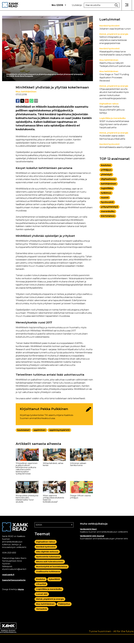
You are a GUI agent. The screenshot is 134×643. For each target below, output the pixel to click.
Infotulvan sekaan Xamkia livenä (78, 464)
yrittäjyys (106, 170)
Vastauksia (41, 609)
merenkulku (108, 211)
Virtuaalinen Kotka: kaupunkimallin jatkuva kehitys (111, 109)
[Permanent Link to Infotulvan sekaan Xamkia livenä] (81, 454)
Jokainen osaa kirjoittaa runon (115, 29)
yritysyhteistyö (109, 207)
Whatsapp (31, 101)
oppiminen (39, 430)
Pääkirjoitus (64, 604)
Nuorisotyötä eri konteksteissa (51, 566)
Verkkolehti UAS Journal (92, 536)
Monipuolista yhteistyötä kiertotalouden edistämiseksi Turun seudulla (27, 498)
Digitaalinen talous (109, 104)
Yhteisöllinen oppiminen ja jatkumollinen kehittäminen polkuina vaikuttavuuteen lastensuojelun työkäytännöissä (27, 468)
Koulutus (40, 579)
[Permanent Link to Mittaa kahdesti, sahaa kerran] (54, 454)
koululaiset (23, 430)
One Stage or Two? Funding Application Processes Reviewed (114, 77)
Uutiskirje (77, 5)
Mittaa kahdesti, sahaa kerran (53, 464)
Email (36, 101)
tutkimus (106, 193)
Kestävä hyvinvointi (109, 26)
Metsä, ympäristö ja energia (113, 34)
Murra (21, 589)
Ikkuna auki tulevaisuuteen (49, 561)
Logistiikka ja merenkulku (112, 118)
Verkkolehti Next (88, 529)
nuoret (105, 197)
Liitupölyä (41, 584)
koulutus (106, 165)
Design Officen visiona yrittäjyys (80, 496)
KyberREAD (54, 579)
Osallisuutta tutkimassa (48, 571)
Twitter (22, 101)
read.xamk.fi (8, 574)
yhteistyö (106, 174)
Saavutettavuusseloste (14, 580)
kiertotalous (108, 216)
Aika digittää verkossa (47, 552)
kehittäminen (108, 184)
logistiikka (107, 188)
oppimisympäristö (59, 430)
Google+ (27, 101)
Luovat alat (41, 594)
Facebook (18, 101)
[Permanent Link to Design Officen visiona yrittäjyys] (81, 487)
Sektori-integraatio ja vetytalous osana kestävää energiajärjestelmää (113, 40)
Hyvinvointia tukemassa (48, 556)
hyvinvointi (107, 202)
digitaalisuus (108, 179)
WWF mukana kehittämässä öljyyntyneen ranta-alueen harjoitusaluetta (114, 124)
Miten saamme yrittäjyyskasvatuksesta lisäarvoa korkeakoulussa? (53, 498)
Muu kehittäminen (26, 91)
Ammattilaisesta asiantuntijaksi (115, 147)
